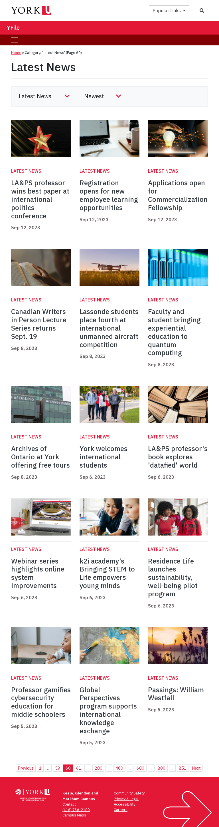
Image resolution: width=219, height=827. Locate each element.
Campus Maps (74, 815)
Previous (26, 768)
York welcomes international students (103, 457)
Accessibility (124, 804)
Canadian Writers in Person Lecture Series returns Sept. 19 (38, 324)
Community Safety (129, 793)
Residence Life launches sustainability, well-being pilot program (173, 577)
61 (78, 768)
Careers (120, 809)
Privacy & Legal (126, 798)
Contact (69, 804)
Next (196, 768)
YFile (13, 27)
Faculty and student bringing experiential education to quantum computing (174, 332)
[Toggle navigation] (14, 40)
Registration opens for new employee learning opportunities (109, 195)
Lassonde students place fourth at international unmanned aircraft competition (109, 328)
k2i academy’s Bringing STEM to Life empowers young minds (107, 573)
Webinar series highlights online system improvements (37, 573)
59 (57, 768)
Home (16, 52)
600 (140, 768)
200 (98, 768)
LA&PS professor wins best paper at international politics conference (40, 199)
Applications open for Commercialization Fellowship (178, 195)
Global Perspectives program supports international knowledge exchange (108, 710)
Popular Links (167, 10)
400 (119, 768)
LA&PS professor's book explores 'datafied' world (178, 457)
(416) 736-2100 (76, 809)
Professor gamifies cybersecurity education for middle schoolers (41, 702)
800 (161, 768)
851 (182, 768)
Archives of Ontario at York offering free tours (40, 457)
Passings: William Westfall (176, 694)
